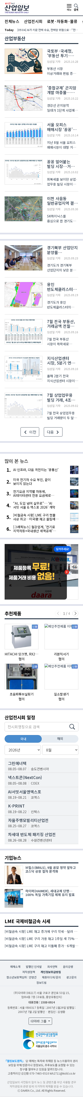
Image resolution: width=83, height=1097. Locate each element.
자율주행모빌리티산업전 (28, 820)
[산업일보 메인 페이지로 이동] (17, 7)
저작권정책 (28, 972)
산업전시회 (33, 21)
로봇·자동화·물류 (62, 21)
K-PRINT (16, 806)
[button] (75, 613)
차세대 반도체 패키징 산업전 (32, 834)
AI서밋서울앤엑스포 (24, 792)
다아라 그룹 (39, 1021)
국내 (23, 738)
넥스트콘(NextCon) (25, 777)
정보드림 (41, 982)
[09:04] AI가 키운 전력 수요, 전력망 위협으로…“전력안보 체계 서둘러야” (47, 30)
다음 (51, 432)
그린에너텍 (17, 763)
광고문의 (71, 977)
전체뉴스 (12, 21)
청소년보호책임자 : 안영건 (21, 977)
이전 (32, 432)
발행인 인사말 (34, 966)
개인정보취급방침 (51, 972)
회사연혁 (52, 966)
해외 (60, 738)
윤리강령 (68, 966)
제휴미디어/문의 (51, 977)
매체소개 (15, 966)
